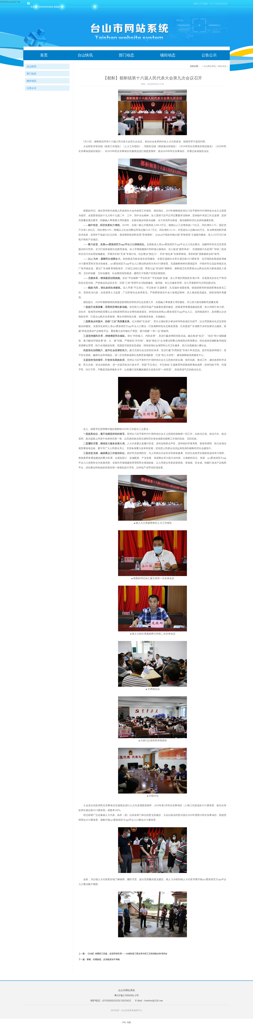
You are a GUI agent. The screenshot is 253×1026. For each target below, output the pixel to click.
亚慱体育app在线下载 (10, 2)
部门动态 (126, 55)
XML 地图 (126, 1022)
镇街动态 (167, 55)
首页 (44, 55)
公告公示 (209, 55)
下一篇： (82, 959)
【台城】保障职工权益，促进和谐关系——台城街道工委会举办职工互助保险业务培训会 (127, 953)
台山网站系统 (209, 66)
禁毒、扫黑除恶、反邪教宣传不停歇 (103, 959)
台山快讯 (85, 55)
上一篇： (82, 953)
